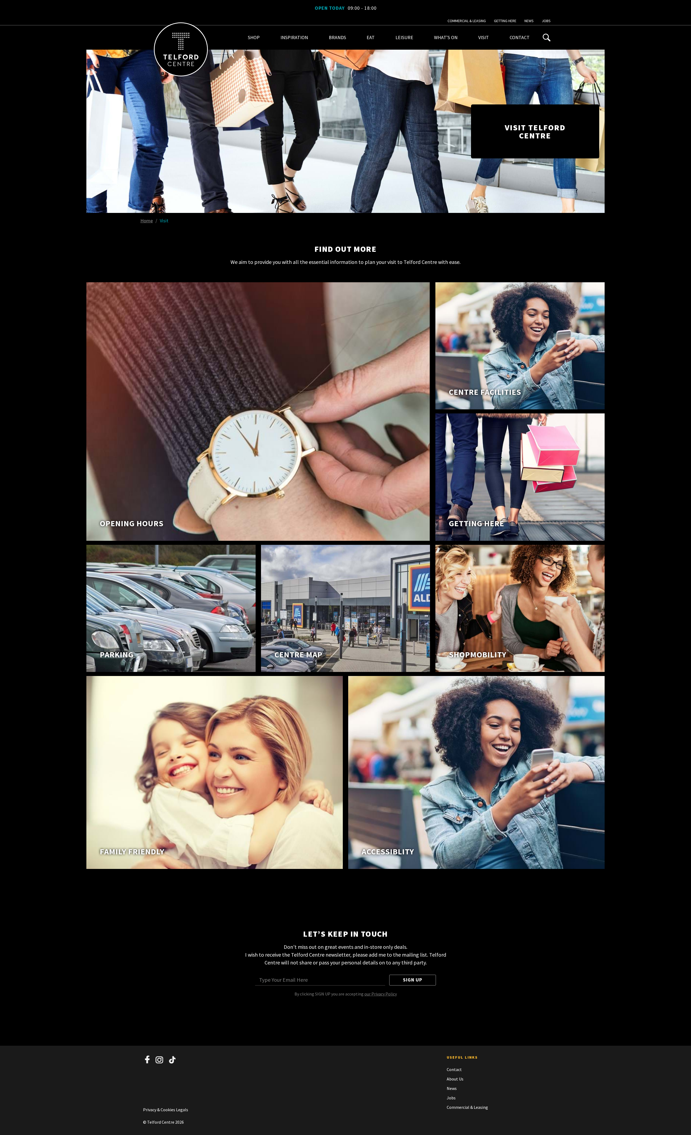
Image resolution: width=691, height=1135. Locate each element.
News (529, 20)
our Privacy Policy (380, 994)
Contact (520, 37)
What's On (446, 37)
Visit (483, 37)
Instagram (159, 1059)
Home (146, 220)
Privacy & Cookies (159, 1109)
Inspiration (294, 37)
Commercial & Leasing (467, 20)
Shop (254, 37)
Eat (371, 37)
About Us (455, 1079)
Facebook (147, 1059)
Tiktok (172, 1059)
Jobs (546, 20)
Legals (182, 1109)
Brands (337, 37)
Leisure (404, 37)
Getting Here (505, 20)
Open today (346, 8)
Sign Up (412, 980)
